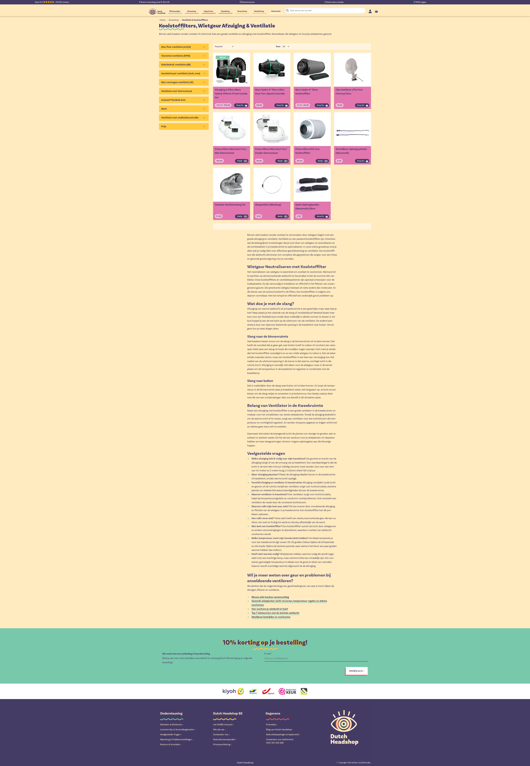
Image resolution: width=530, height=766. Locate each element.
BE (247, 762)
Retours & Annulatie (170, 744)
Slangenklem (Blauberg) (268, 204)
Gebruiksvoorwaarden (225, 739)
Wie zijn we (219, 729)
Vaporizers (208, 11)
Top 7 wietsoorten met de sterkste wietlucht (275, 612)
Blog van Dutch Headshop (279, 729)
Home (162, 20)
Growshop (191, 11)
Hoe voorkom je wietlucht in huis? (270, 608)
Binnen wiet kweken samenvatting (270, 597)
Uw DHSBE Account (223, 724)
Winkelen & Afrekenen (172, 724)
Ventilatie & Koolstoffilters (195, 20)
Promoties (272, 724)
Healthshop (259, 11)
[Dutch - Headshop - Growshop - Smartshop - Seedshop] (157, 11)
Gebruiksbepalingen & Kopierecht (283, 734)
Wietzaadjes (174, 11)
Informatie (275, 11)
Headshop (225, 11)
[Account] (370, 11)
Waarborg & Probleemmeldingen (177, 739)
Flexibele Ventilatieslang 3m (230, 204)
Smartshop (242, 11)
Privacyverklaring (222, 744)
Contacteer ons (221, 734)
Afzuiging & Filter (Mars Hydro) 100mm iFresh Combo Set (231, 93)
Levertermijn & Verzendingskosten (178, 729)
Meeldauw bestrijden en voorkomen (271, 616)
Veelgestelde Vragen (171, 734)
